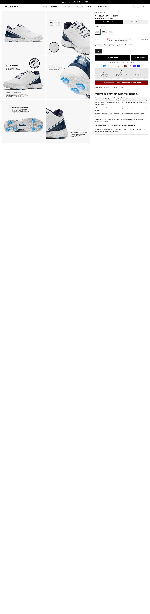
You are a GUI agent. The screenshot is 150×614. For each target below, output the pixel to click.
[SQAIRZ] (11, 6)
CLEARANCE (135, 22)
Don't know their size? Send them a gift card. (121, 62)
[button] (45, 6)
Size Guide (145, 39)
